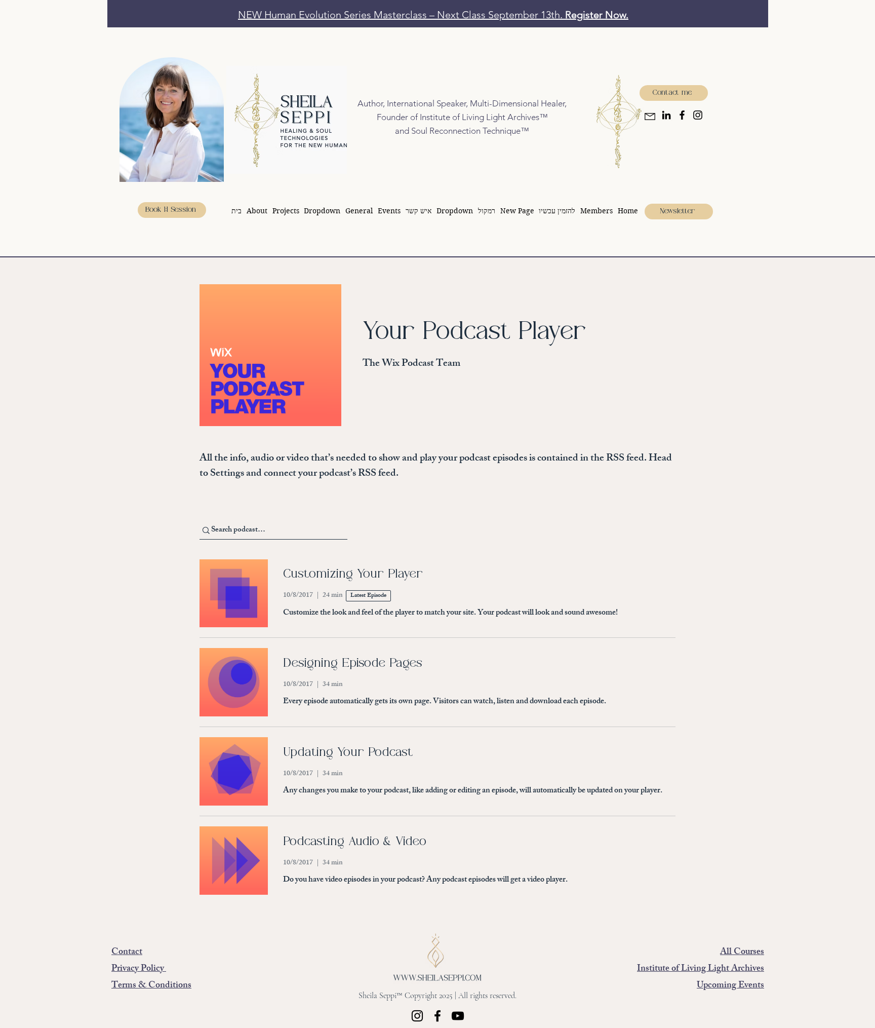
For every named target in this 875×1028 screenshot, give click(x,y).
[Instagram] (698, 115)
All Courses (742, 952)
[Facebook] (682, 115)
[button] (322, 210)
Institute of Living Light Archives (700, 969)
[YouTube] (457, 1015)
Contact (126, 952)
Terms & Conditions (151, 986)
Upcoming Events (730, 986)
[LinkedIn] (666, 115)
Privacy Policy (138, 969)
